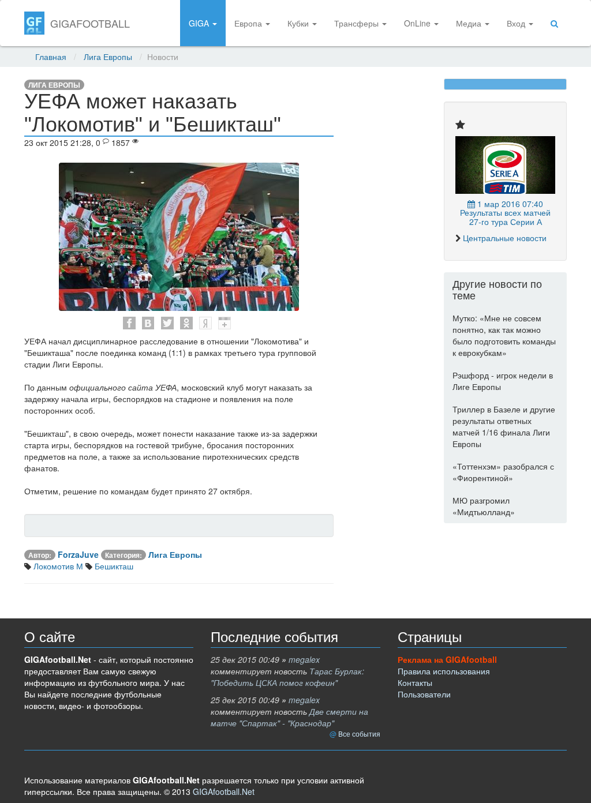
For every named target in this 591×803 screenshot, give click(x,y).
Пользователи (424, 694)
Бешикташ (112, 566)
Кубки (299, 23)
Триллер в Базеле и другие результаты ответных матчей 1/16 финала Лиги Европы (503, 426)
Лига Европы (108, 56)
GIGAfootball (90, 23)
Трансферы (357, 23)
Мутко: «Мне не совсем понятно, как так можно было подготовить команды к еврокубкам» (504, 335)
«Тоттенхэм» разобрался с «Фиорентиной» (503, 471)
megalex (304, 659)
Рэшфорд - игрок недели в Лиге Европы (502, 380)
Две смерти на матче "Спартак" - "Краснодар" (289, 717)
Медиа (470, 23)
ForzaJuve (78, 554)
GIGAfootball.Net (224, 791)
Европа (249, 23)
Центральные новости (505, 237)
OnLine (418, 23)
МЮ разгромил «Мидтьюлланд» (483, 505)
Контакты (415, 682)
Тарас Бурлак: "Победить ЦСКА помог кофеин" (287, 676)
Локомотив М (57, 566)
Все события (359, 733)
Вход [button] (517, 23)
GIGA (200, 23)
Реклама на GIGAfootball (447, 659)
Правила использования (444, 671)
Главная (50, 56)
